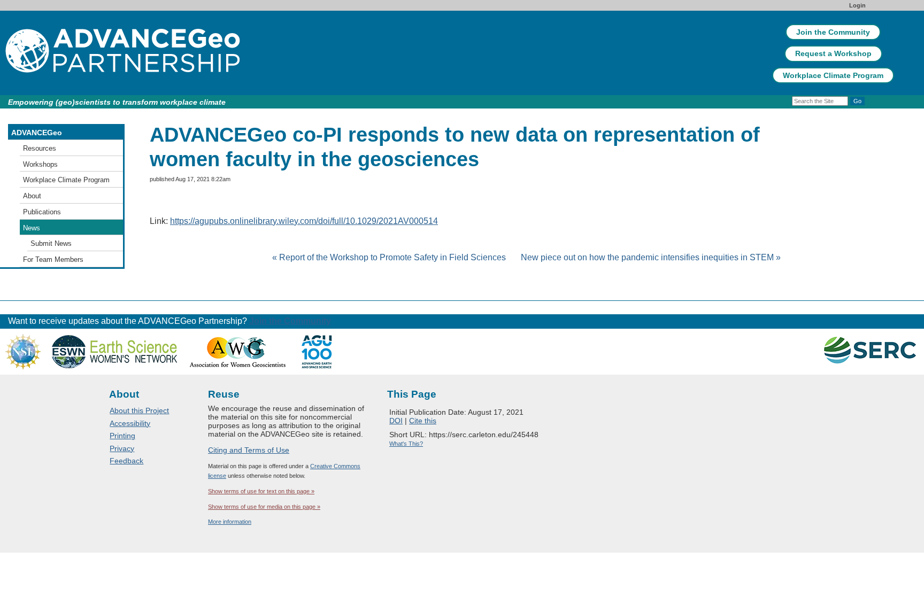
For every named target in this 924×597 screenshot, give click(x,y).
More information (229, 521)
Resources (39, 148)
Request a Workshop (833, 53)
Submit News (51, 243)
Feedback (126, 460)
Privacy (122, 448)
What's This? (406, 443)
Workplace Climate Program (833, 75)
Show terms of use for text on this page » (261, 491)
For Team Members (53, 259)
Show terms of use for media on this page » (264, 506)
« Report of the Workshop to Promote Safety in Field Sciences (390, 257)
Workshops (40, 164)
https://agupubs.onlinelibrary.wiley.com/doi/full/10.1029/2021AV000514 (304, 221)
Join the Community (833, 32)
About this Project (139, 410)
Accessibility (130, 423)
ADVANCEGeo (36, 132)
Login (857, 5)
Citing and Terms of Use (248, 450)
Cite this (422, 420)
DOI (396, 420)
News (31, 228)
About (32, 196)
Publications (42, 212)
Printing (122, 435)
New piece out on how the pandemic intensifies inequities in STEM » (651, 257)
